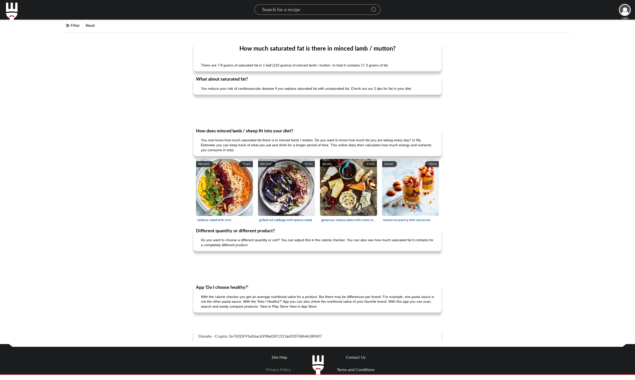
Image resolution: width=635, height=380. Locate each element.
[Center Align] (375, 7)
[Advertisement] (317, 111)
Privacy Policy (278, 370)
